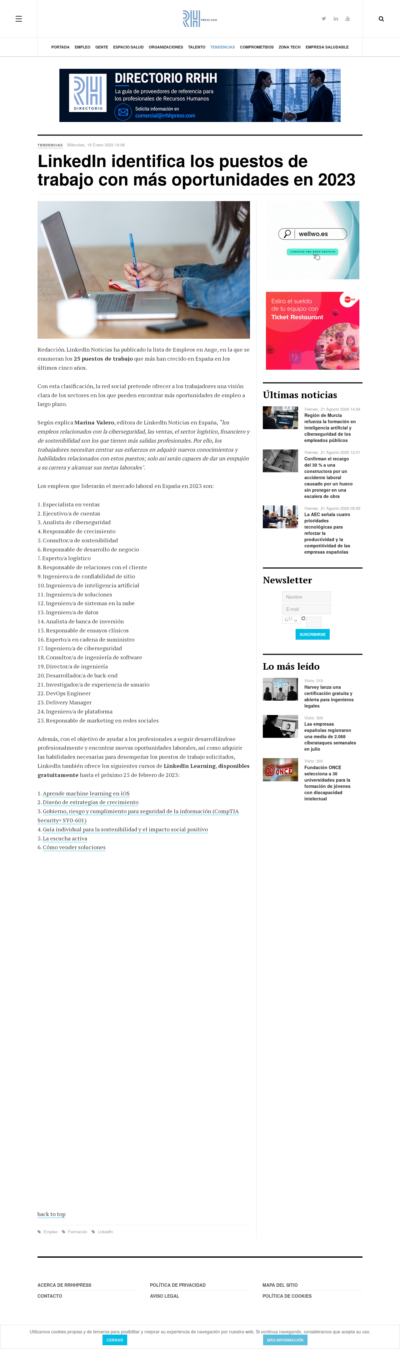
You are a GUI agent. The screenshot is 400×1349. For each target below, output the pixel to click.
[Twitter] (324, 18)
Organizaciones (166, 47)
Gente (101, 47)
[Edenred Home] (312, 330)
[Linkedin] (336, 18)
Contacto (50, 1296)
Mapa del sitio (280, 1285)
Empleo (82, 47)
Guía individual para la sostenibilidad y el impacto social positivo (125, 829)
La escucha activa (65, 838)
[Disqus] (144, 948)
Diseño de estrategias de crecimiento (90, 802)
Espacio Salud (128, 47)
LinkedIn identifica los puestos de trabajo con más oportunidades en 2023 (197, 169)
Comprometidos (257, 47)
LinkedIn (105, 1232)
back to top (51, 1214)
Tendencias (222, 47)
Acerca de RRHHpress (64, 1285)
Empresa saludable (327, 47)
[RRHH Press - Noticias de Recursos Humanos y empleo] (200, 18)
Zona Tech (290, 47)
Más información (285, 1340)
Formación (77, 1232)
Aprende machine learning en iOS (86, 793)
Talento (196, 47)
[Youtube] (348, 18)
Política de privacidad (178, 1285)
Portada (60, 47)
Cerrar (115, 1340)
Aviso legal (164, 1296)
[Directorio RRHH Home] (200, 95)
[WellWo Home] (312, 239)
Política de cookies (287, 1296)
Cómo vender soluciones (74, 847)
